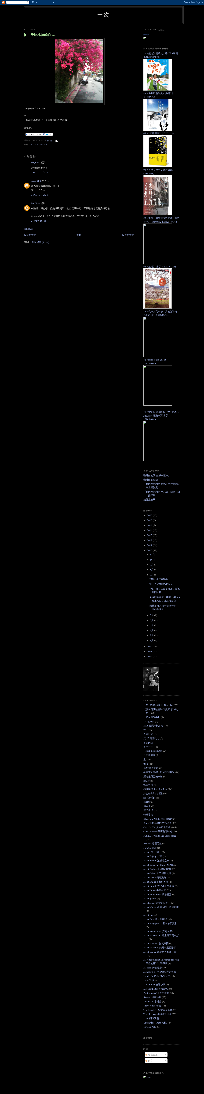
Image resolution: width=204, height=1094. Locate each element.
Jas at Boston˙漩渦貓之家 (156, 860)
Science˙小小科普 (152, 1001)
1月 (152, 640)
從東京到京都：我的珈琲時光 (159, 772)
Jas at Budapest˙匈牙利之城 (157, 868)
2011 (150, 545)
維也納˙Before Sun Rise (155, 789)
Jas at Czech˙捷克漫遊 (154, 877)
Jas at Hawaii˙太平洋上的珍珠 (158, 885)
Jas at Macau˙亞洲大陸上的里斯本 (161, 907)
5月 (152, 620)
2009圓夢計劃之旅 (153, 725)
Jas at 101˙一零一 (152, 852)
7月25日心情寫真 (158, 578)
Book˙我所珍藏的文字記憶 (157, 822)
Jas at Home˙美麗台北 (154, 890)
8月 (152, 569)
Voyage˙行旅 (150, 1026)
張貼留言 (28, 229)
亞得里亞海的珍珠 (153, 751)
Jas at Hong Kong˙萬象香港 (157, 894)
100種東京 (148, 721)
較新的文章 (30, 234)
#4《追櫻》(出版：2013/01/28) (159, 266)
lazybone (35, 162)
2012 (150, 540)
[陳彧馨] (144, 38)
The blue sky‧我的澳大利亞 (157, 1014)
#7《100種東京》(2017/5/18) (158, 133)
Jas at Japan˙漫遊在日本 (155, 902)
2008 (150, 651)
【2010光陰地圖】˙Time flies (158, 705)
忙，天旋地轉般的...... (39, 34)
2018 (150, 520)
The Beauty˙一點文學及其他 (157, 1009)
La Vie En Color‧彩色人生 (156, 976)
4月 (152, 625)
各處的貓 (148, 742)
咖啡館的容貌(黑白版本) (156, 475)
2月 (152, 635)
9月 (152, 564)
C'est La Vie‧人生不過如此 (157, 827)
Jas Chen (35, 203)
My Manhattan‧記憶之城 (155, 988)
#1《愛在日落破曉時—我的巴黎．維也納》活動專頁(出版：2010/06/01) (161, 415)
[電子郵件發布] (56, 140)
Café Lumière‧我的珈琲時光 (157, 831)
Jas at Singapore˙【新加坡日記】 (160, 923)
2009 (150, 646)
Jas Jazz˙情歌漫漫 (152, 967)
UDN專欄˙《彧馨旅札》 (156, 1022)
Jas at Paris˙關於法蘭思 (155, 919)
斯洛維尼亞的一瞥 (153, 776)
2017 (150, 525)
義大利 (147, 780)
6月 (152, 615)
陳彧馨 (146, 34)
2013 (150, 535)
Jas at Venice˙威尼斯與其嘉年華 (159, 951)
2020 (150, 515)
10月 (153, 559)
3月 (152, 630)
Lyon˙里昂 (148, 980)
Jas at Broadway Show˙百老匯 (158, 864)
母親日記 (148, 734)
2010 (150, 550)
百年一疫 (148, 746)
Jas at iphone (39, 145)
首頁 (78, 234)
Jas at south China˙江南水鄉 (157, 931)
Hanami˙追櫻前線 (152, 843)
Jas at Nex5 (149, 914)
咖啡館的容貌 (150, 479)
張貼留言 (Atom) (40, 242)
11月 (153, 554)
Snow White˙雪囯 (152, 1005)
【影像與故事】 (151, 717)
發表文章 (152, 1054)
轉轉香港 (148, 814)
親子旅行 (148, 810)
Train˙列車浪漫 (151, 1018)
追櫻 (145, 763)
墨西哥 (147, 806)
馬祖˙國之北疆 (151, 767)
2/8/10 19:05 (39, 220)
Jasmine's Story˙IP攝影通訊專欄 (159, 971)
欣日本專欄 (149, 755)
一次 (103, 14)
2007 (150, 656)
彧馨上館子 (149, 499)
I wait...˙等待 (150, 847)
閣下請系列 (149, 797)
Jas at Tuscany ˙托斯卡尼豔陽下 (159, 947)
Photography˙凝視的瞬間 (156, 992)
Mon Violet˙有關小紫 (154, 984)
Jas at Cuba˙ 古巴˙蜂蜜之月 (157, 873)
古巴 (145, 729)
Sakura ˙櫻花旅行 (152, 997)
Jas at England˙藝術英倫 (155, 881)
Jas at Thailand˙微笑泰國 (156, 943)
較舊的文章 (128, 234)
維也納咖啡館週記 (153, 793)
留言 (150, 1060)
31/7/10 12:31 (39, 194)
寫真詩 (147, 801)
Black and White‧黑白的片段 (158, 818)
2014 (150, 530)
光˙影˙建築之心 (151, 738)
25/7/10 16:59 (39, 172)
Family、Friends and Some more (159, 835)
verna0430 (36, 180)
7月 (152, 574)
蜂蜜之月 (148, 784)
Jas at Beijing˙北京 (152, 856)
